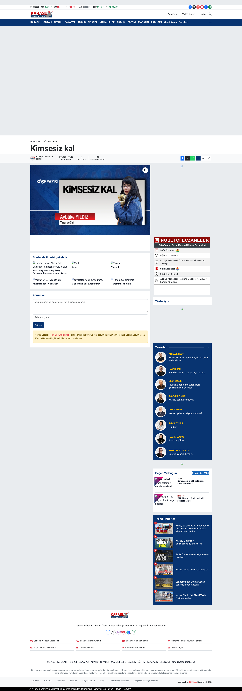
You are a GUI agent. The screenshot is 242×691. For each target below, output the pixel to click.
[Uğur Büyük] (160, 384)
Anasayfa (172, 14)
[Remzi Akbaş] (160, 411)
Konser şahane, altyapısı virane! (185, 413)
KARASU (34, 22)
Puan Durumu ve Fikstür (45, 647)
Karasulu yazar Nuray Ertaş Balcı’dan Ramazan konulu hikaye (50, 271)
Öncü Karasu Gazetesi (176, 22)
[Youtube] (123, 632)
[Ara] (210, 14)
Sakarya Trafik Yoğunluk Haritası (186, 641)
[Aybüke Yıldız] (160, 424)
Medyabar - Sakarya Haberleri (146, 681)
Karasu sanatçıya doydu (181, 399)
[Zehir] (76, 263)
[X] (113, 632)
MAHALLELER (107, 22)
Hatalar (172, 426)
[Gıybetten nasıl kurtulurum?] (87, 279)
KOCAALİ (47, 22)
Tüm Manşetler (87, 647)
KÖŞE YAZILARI (50, 141)
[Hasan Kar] (160, 370)
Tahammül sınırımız (121, 283)
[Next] (128, 632)
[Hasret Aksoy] (160, 438)
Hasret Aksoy (176, 437)
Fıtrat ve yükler (176, 440)
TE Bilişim (193, 682)
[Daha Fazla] (198, 158)
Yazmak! (115, 267)
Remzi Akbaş (175, 409)
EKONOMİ (156, 22)
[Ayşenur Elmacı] (160, 397)
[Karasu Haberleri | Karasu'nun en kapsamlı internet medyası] (43, 13)
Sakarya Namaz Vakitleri (137, 641)
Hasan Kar (175, 369)
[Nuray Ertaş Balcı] (160, 452)
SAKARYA (70, 22)
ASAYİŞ (82, 22)
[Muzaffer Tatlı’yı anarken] (47, 279)
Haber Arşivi (177, 647)
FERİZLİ (58, 22)
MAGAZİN (143, 22)
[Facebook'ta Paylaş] (182, 158)
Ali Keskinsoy (176, 354)
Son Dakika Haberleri (135, 647)
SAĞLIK (121, 22)
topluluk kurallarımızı (60, 335)
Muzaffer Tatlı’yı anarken (45, 283)
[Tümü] (208, 301)
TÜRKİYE (73, 681)
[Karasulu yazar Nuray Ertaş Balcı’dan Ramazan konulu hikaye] (51, 264)
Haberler (35, 141)
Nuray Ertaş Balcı (179, 450)
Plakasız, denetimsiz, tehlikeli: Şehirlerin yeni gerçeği (184, 386)
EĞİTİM (132, 22)
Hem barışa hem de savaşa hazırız (187, 372)
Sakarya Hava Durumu (90, 641)
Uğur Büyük (175, 381)
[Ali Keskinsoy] (160, 357)
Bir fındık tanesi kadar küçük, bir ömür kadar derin (189, 359)
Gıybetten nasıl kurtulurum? (86, 283)
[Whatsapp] (134, 632)
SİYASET (92, 22)
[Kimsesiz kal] (90, 200)
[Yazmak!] (116, 263)
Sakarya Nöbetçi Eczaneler (46, 641)
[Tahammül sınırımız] (122, 279)
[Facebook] (108, 632)
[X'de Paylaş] (187, 158)
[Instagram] (118, 632)
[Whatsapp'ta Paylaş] (192, 158)
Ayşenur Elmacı (177, 396)
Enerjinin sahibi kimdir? (181, 454)
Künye (203, 14)
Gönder (39, 325)
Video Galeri (188, 14)
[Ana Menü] (210, 22)
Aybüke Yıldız (176, 423)
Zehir (74, 267)
